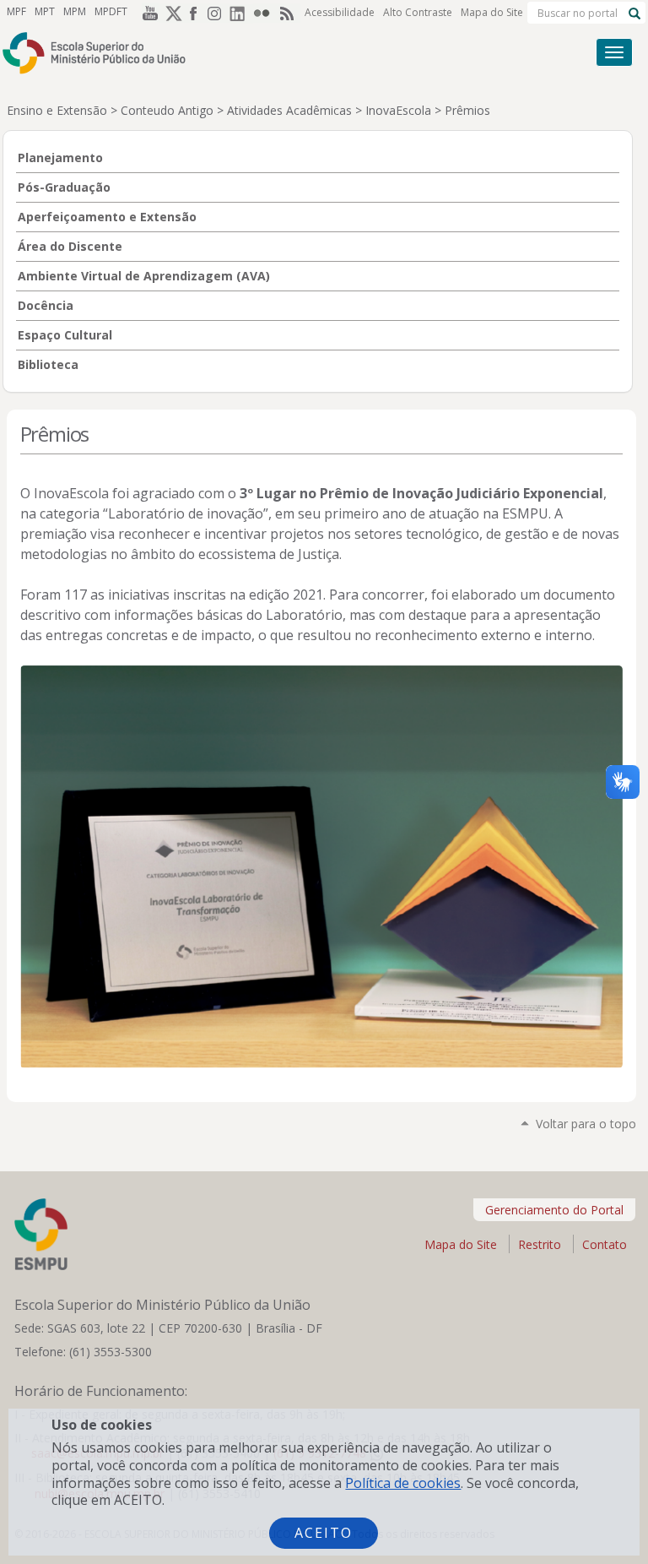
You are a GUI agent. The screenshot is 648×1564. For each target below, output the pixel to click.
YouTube (147, 12)
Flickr (265, 12)
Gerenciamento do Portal (554, 1210)
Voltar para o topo (586, 1124)
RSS (288, 12)
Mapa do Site (492, 12)
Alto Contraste (417, 12)
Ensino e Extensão (57, 110)
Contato (604, 1244)
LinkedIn (241, 12)
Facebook (194, 12)
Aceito (323, 1532)
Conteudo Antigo (167, 110)
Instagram (218, 12)
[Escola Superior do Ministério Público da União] (260, 52)
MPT (45, 11)
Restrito (539, 1244)
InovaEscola (398, 110)
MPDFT (110, 11)
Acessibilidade (340, 12)
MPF (16, 11)
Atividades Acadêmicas (289, 110)
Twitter (170, 12)
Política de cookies (403, 1483)
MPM (74, 11)
